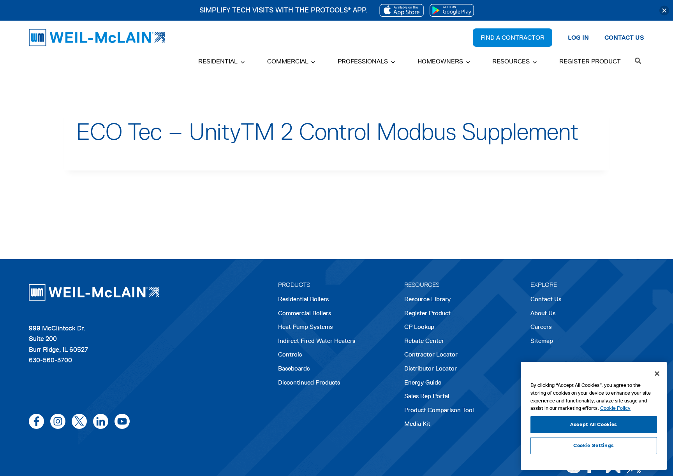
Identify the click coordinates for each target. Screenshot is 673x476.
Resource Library (427, 299)
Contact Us (545, 299)
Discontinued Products (309, 382)
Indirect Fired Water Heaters (316, 340)
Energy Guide (422, 382)
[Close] (664, 10)
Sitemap (541, 340)
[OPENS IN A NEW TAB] (401, 10)
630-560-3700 (50, 360)
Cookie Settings (593, 445)
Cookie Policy (615, 408)
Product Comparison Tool (439, 410)
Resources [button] (511, 61)
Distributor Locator (430, 368)
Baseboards (294, 368)
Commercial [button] (287, 61)
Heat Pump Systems (305, 326)
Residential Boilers (303, 299)
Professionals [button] (363, 61)
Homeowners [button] (440, 61)
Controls (290, 354)
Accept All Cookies (593, 424)
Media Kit (417, 423)
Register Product (590, 61)
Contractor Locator (431, 354)
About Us (542, 313)
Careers (540, 327)
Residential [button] (218, 61)
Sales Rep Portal (426, 396)
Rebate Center (424, 340)
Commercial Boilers (304, 313)
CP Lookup (419, 326)
